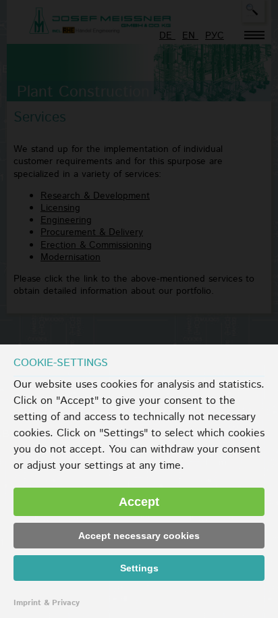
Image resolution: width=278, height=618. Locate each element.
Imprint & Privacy (46, 603)
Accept (139, 502)
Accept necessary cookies (139, 535)
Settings (139, 568)
